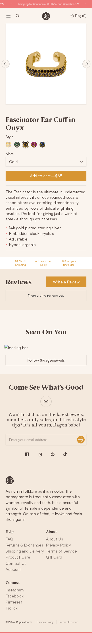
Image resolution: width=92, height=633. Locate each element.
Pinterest (14, 601)
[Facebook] (27, 454)
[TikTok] (65, 454)
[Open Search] (18, 15)
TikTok (11, 608)
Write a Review (66, 281)
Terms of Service (61, 551)
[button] (8, 16)
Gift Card (54, 557)
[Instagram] (40, 454)
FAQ (9, 538)
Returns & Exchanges (24, 544)
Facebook (14, 595)
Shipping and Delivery (25, 551)
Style (9, 137)
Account (13, 569)
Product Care (18, 557)
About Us (54, 538)
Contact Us (16, 563)
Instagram (15, 589)
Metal (10, 154)
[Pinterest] (52, 454)
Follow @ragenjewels (46, 360)
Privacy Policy (58, 544)
